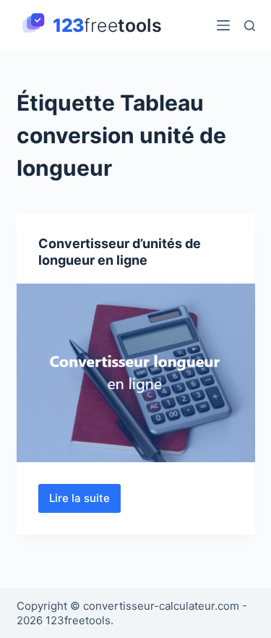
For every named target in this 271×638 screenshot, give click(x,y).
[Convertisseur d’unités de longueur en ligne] (136, 373)
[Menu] (223, 25)
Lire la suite (85, 502)
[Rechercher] (249, 25)
